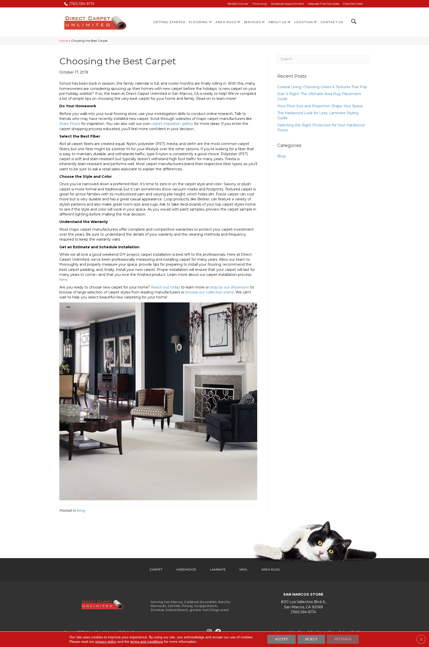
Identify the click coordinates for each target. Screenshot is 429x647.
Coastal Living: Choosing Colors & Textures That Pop (322, 87)
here (63, 279)
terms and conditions (146, 642)
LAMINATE (218, 569)
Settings (342, 639)
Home (63, 40)
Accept (281, 639)
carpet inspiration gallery (172, 123)
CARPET (156, 569)
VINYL (243, 569)
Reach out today (165, 287)
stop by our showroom (229, 287)
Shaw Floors (69, 123)
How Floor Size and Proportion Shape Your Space (320, 106)
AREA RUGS (270, 569)
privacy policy (105, 642)
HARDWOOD (186, 569)
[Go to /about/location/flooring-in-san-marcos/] (303, 604)
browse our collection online (209, 292)
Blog (81, 510)
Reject (311, 639)
